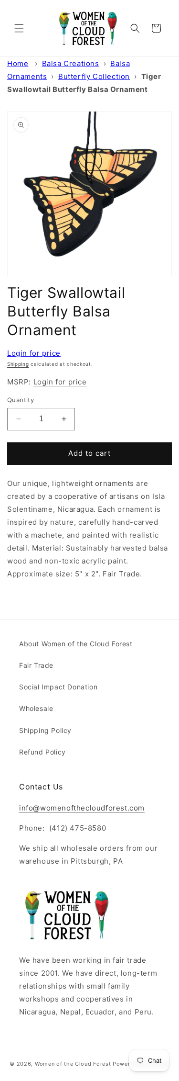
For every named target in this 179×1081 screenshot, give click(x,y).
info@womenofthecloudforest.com (82, 807)
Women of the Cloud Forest (73, 1063)
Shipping (18, 364)
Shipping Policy (45, 730)
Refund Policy (42, 752)
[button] (19, 28)
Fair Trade (36, 665)
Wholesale (36, 708)
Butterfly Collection (94, 76)
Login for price (34, 353)
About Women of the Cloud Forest (76, 644)
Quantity (20, 400)
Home (17, 63)
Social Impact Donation (58, 687)
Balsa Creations (70, 63)
